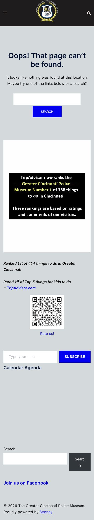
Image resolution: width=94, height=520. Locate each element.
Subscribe (75, 356)
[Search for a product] (89, 13)
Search (9, 449)
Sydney (46, 512)
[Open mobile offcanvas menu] (5, 13)
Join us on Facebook (25, 483)
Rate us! (47, 333)
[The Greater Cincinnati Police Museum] (47, 12)
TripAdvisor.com (21, 288)
